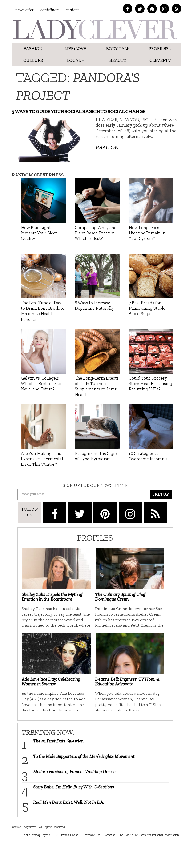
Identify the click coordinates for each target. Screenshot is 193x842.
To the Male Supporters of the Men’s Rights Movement (84, 756)
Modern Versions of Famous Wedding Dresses (75, 771)
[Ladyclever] (94, 29)
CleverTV (160, 60)
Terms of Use (91, 835)
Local (74, 60)
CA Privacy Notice (66, 835)
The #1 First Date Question (58, 741)
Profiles (159, 48)
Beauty (117, 60)
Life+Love (75, 48)
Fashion (33, 48)
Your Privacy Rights (37, 835)
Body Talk (118, 48)
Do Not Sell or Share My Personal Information (149, 835)
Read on (107, 147)
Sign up (161, 494)
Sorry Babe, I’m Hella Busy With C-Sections (73, 787)
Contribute (49, 9)
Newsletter (24, 9)
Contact (72, 9)
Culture (33, 60)
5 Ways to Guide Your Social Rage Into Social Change (78, 111)
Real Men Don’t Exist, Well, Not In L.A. (68, 802)
